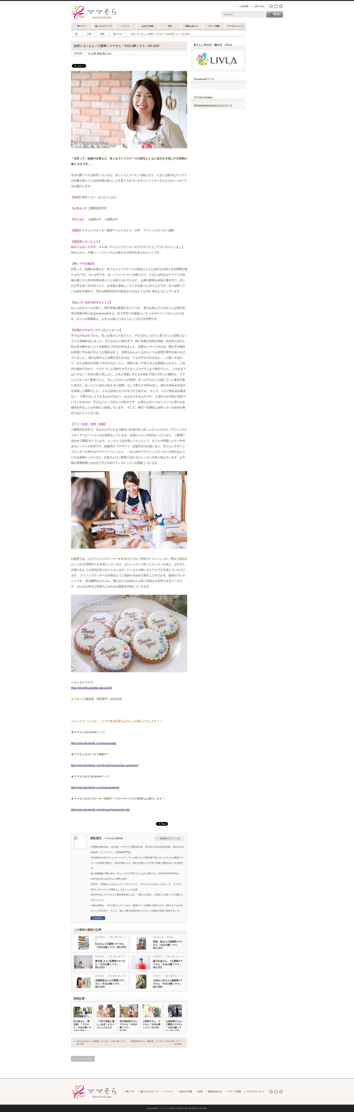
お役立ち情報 (147, 26)
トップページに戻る (83, 1059)
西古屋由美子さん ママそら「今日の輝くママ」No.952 (129, 1026)
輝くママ (81, 26)
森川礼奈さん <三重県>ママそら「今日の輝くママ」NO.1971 (167, 964)
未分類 (169, 937)
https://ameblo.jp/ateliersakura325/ (91, 687)
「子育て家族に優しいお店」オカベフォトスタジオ (105, 1024)
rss (271, 6)
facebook (281, 6)
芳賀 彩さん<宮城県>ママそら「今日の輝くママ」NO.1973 (167, 944)
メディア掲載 (213, 26)
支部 (170, 26)
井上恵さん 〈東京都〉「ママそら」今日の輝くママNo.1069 (82, 1026)
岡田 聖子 (96, 838)
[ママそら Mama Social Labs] (94, 19)
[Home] (79, 34)
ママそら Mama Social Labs (174, 1108)
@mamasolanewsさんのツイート (213, 105)
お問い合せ (259, 6)
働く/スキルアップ (103, 26)
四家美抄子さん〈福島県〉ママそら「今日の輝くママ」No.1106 (156, 1042)
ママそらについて (236, 26)
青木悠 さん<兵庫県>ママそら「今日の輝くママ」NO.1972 (110, 964)
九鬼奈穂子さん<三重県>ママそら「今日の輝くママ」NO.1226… (174, 1026)
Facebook (97, 918)
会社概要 (244, 6)
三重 (89, 34)
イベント (126, 26)
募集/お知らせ (191, 26)
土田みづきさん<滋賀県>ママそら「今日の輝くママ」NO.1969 (167, 983)
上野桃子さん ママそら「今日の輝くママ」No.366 (151, 1024)
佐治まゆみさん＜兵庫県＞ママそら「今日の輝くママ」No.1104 (102, 1042)
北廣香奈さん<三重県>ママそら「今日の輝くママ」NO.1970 (109, 983)
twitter (276, 6)
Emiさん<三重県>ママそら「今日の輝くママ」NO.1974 (110, 945)
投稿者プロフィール (170, 838)
